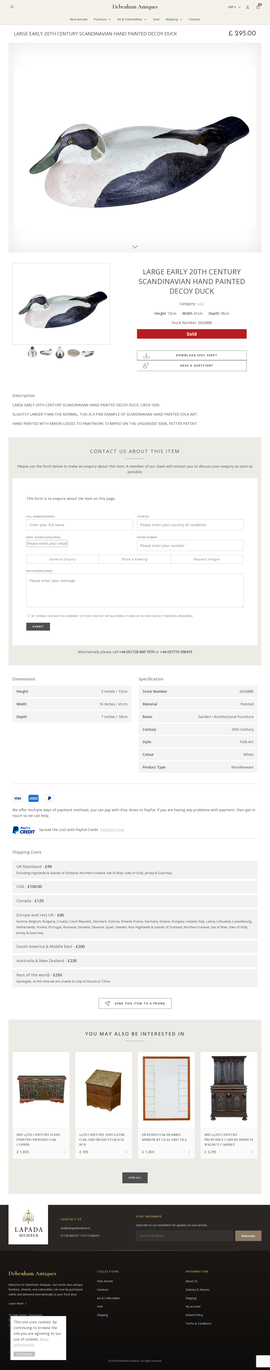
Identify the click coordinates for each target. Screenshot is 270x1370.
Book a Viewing (135, 559)
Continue (24, 1354)
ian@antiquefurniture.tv (75, 1228)
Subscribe (248, 1235)
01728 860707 (70, 1235)
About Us (191, 1281)
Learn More (16, 1303)
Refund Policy (194, 1315)
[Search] (12, 7)
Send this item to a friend (140, 1003)
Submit (38, 626)
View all (135, 1177)
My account (193, 1306)
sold (200, 303)
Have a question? (196, 365)
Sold (156, 19)
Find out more (112, 829)
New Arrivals (79, 19)
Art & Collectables (129, 19)
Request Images (207, 559)
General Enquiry (62, 559)
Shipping (172, 19)
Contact (194, 19)
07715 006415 (90, 1235)
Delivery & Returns (198, 1289)
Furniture (100, 19)
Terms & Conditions (198, 1323)
